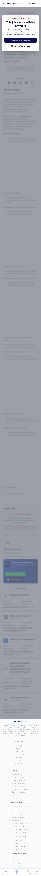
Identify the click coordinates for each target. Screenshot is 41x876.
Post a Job (18, 766)
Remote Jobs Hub (18, 777)
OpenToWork (19, 757)
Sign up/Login (33, 3)
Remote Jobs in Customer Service (19, 812)
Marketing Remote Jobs (19, 795)
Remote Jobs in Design (16, 815)
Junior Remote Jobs (18, 783)
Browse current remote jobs (21, 40)
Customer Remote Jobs (19, 780)
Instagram (18, 860)
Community (18, 760)
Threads (17, 863)
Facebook (18, 857)
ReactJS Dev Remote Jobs (20, 789)
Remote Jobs (19, 751)
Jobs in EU (18, 843)
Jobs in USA (18, 840)
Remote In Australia (18, 786)
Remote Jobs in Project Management (20, 823)
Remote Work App (17, 774)
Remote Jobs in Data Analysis (18, 826)
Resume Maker (19, 763)
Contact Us (18, 749)
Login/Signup (19, 746)
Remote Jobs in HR (15, 820)
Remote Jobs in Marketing (17, 809)
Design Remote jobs (18, 792)
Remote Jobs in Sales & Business (19, 829)
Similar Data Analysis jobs (20, 46)
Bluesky (17, 866)
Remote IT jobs (17, 798)
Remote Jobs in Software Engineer (20, 806)
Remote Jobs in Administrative (18, 832)
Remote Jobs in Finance (16, 818)
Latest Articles (19, 754)
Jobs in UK (18, 849)
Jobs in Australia (20, 846)
